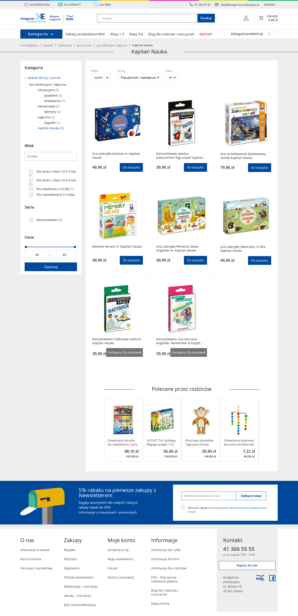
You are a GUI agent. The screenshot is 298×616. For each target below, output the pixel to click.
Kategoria (34, 67)
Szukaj (206, 18)
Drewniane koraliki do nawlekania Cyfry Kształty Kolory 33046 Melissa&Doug (123, 442)
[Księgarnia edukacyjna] (260, 578)
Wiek (29, 145)
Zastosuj (51, 267)
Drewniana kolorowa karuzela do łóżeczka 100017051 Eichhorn (239, 442)
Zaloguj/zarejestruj (247, 34)
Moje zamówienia (120, 559)
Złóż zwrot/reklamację (80, 605)
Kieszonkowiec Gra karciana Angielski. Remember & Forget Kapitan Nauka (178, 341)
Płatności (70, 559)
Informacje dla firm (165, 559)
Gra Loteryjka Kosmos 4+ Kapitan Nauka (116, 156)
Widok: (95, 70)
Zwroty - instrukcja (77, 596)
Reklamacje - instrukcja (81, 586)
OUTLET (205, 34)
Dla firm (105, 4)
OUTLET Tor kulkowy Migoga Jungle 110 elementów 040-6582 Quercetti (162, 442)
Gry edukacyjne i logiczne (112, 45)
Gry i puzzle (84, 45)
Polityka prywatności (79, 577)
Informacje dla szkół (165, 550)
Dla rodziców (39, 4)
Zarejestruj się (118, 550)
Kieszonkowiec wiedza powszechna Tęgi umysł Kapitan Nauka (179, 156)
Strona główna (29, 45)
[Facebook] (272, 578)
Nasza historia (30, 559)
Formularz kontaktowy (36, 568)
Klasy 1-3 (117, 34)
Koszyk (112, 568)
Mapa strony (160, 603)
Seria (29, 207)
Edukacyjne (65, 45)
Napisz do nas (247, 565)
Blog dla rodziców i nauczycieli (171, 34)
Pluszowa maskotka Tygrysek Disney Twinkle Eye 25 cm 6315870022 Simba (199, 442)
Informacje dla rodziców (168, 568)
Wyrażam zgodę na (227, 509)
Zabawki (48, 45)
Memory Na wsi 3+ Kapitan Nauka (117, 246)
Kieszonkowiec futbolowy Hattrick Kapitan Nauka (116, 341)
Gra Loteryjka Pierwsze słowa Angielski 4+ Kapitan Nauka (177, 248)
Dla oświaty (72, 4)
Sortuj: (121, 70)
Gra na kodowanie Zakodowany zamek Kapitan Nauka (243, 156)
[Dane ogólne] (246, 18)
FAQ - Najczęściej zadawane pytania (164, 579)
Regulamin (72, 568)
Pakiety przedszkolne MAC (85, 34)
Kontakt (269, 4)
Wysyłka (69, 550)
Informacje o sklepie (35, 550)
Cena (29, 237)
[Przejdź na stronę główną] (47, 18)
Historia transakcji (121, 577)
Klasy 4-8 (136, 34)
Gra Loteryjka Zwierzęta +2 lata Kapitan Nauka (242, 249)
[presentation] (107, 429)
